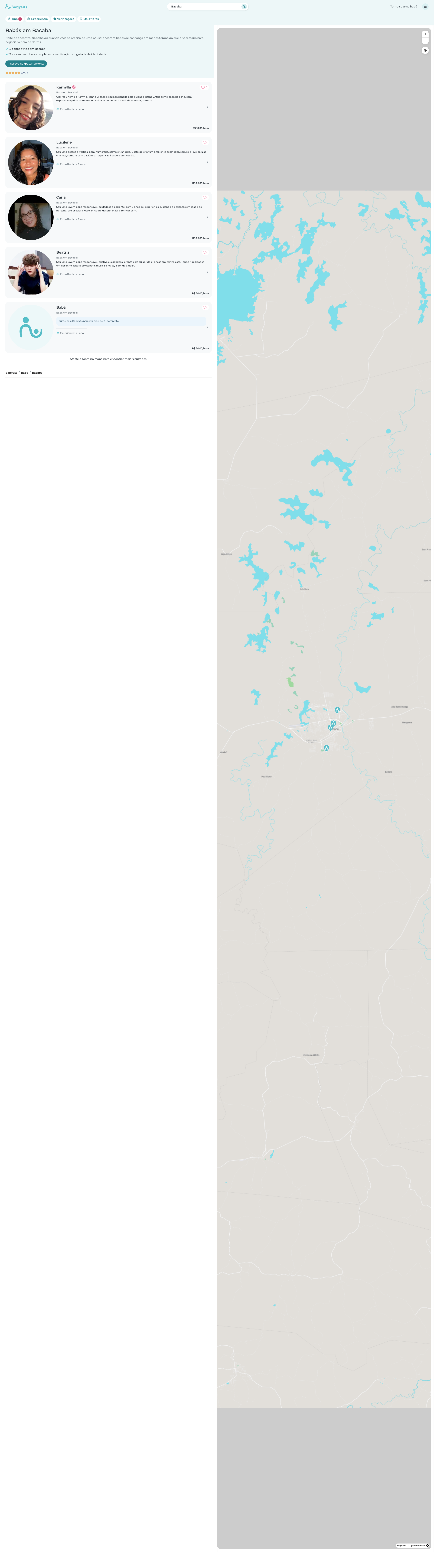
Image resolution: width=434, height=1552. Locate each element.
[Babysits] (16, 7)
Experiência (39, 19)
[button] (337, 710)
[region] (324, 788)
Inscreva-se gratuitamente (26, 63)
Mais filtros (91, 19)
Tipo (16, 19)
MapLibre (401, 1545)
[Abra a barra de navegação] (425, 6)
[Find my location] (425, 50)
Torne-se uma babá (403, 6)
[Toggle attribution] (428, 1546)
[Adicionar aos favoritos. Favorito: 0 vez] (205, 142)
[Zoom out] (425, 40)
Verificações (65, 19)
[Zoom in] (425, 34)
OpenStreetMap (417, 1545)
